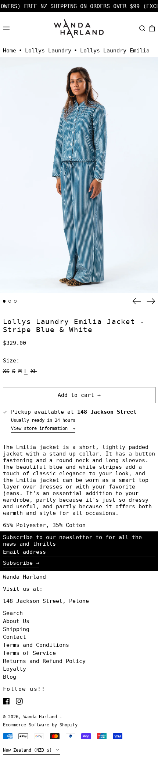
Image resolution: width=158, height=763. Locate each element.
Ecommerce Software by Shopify (40, 724)
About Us (16, 621)
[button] (142, 28)
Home (9, 50)
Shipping (16, 629)
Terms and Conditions (36, 645)
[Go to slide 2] (9, 301)
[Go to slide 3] (15, 301)
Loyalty (14, 669)
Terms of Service (29, 653)
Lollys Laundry (48, 50)
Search (13, 613)
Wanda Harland (24, 577)
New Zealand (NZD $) (28, 750)
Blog (9, 677)
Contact (14, 637)
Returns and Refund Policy (44, 661)
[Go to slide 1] (4, 301)
